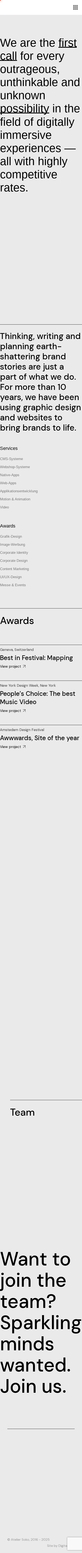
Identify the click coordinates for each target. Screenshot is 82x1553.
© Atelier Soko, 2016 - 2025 (28, 1539)
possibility (24, 108)
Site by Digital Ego (61, 1545)
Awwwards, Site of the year (39, 738)
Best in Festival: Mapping (36, 658)
